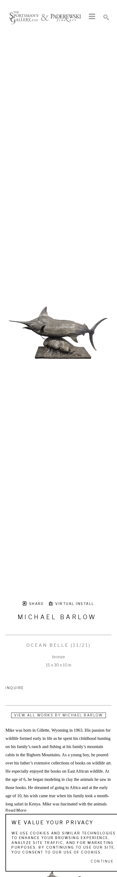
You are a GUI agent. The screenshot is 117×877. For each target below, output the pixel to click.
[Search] (106, 17)
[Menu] (92, 16)
